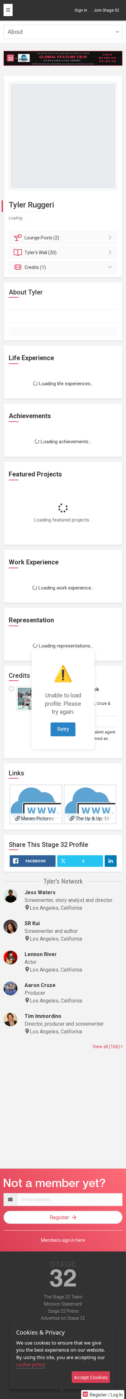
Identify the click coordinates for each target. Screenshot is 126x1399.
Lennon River (41, 954)
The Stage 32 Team (63, 1296)
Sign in (81, 10)
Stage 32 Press (63, 1311)
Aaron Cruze (40, 985)
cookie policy (30, 1364)
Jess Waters (40, 892)
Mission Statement (63, 1304)
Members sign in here (63, 1240)
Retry (63, 729)
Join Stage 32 (106, 10)
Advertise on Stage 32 (63, 1318)
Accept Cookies (91, 1377)
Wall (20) (41, 252)
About (15, 31)
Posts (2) (42, 237)
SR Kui (32, 923)
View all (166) (106, 1046)
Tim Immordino (43, 1016)
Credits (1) (35, 267)
